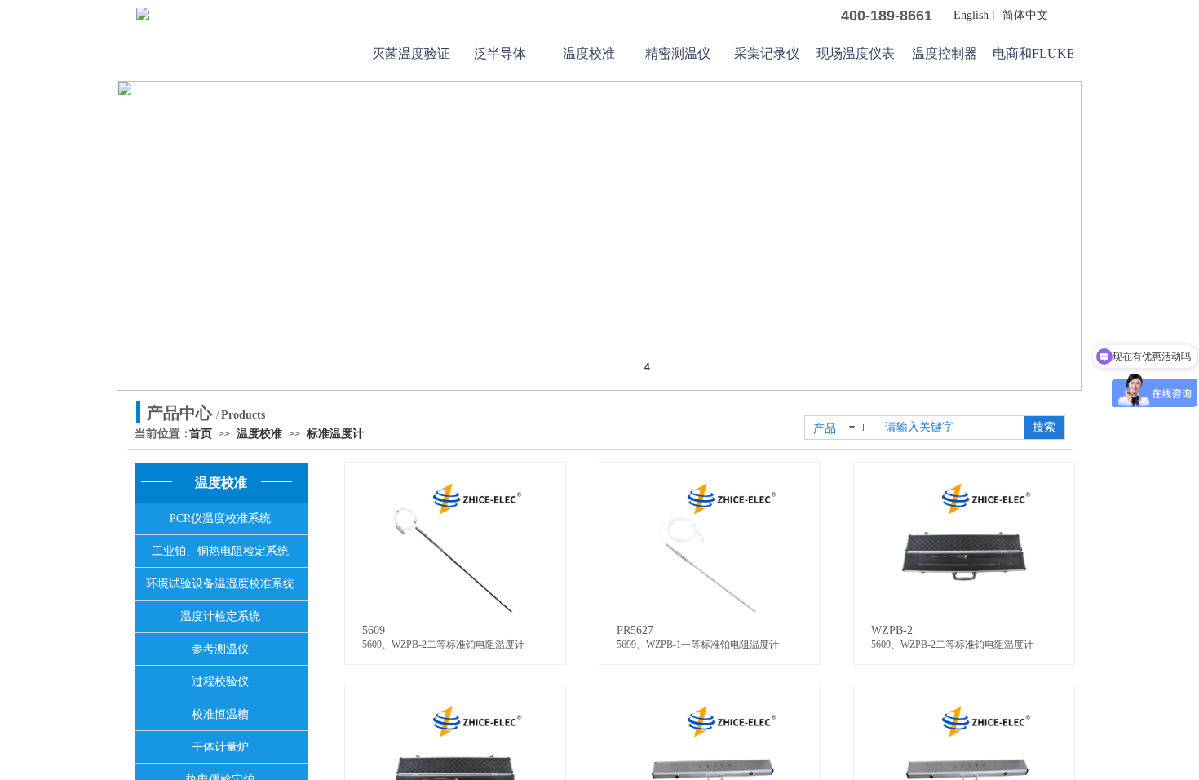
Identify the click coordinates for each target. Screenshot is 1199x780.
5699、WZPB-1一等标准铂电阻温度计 (698, 644)
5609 (373, 629)
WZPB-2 (892, 629)
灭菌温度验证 (411, 53)
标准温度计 (335, 434)
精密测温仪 (677, 53)
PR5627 (635, 629)
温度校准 (589, 53)
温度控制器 (944, 53)
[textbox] (949, 427)
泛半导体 (500, 53)
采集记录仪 (766, 53)
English (971, 15)
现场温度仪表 (855, 53)
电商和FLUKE (1033, 53)
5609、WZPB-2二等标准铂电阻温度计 (443, 644)
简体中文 (1025, 15)
